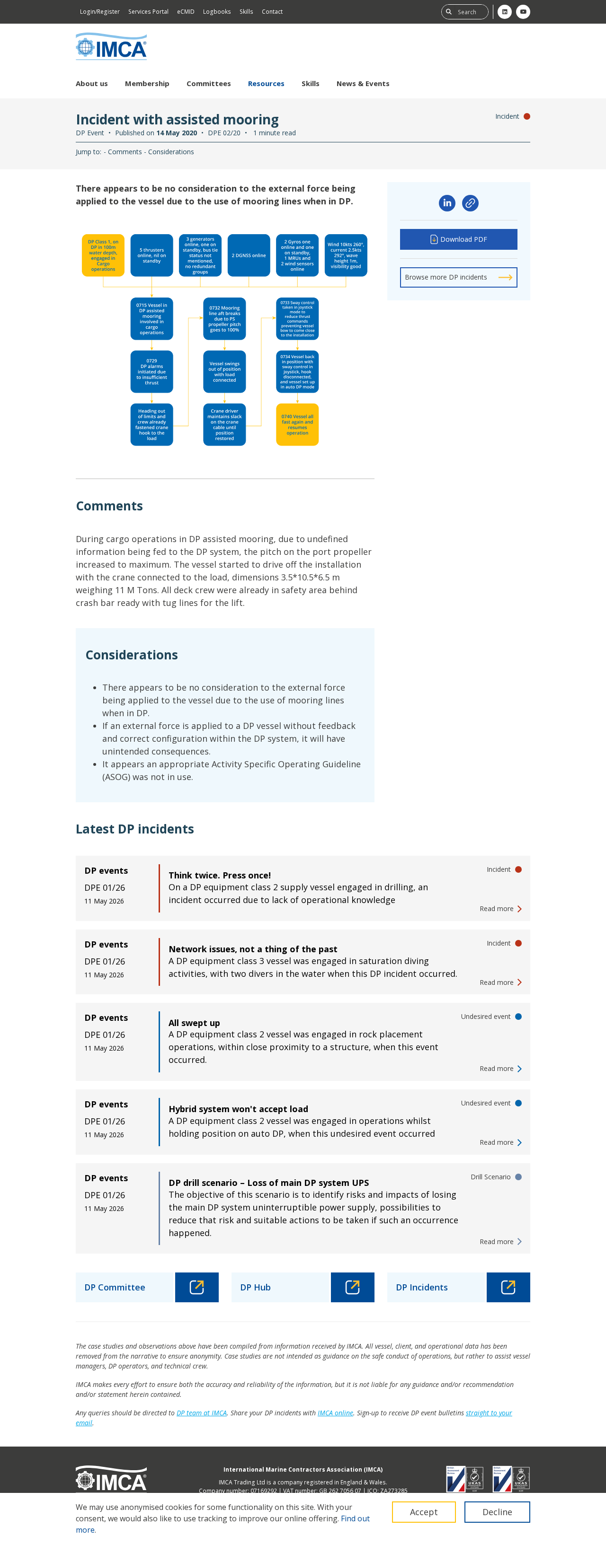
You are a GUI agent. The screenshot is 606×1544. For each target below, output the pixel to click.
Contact (272, 12)
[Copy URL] (470, 203)
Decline (497, 1512)
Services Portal (148, 12)
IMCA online (335, 1412)
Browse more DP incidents (446, 276)
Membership (147, 83)
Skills (246, 12)
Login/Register (100, 12)
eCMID (186, 12)
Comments (125, 151)
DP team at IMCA (202, 1412)
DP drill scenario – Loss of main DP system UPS (269, 1182)
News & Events (363, 83)
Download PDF (463, 239)
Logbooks (217, 12)
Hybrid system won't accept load (238, 1108)
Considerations (171, 151)
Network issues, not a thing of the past (253, 949)
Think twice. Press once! (220, 875)
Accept (424, 1512)
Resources (266, 83)
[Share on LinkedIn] (447, 203)
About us (92, 83)
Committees (209, 83)
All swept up (194, 1022)
